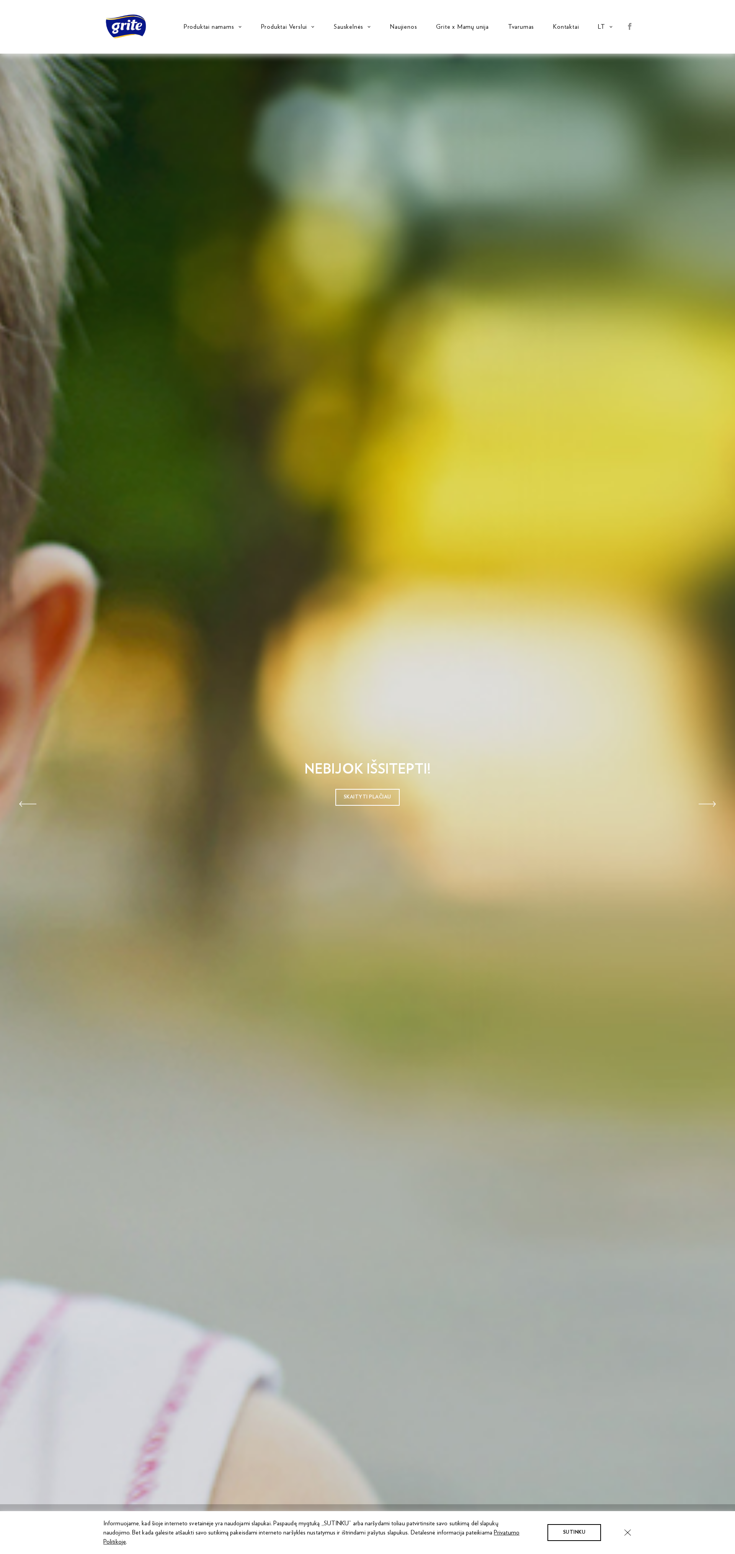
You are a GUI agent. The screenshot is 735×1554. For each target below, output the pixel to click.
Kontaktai (566, 27)
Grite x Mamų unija (462, 27)
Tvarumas (521, 27)
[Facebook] (629, 27)
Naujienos (403, 27)
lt (601, 27)
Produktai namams (209, 27)
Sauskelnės (348, 27)
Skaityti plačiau (367, 797)
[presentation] (27, 804)
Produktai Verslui (284, 27)
